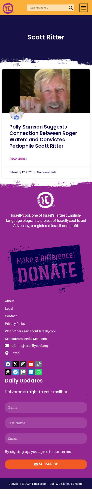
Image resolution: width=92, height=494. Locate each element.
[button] (83, 8)
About (9, 301)
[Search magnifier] (70, 7)
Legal (9, 308)
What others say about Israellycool (30, 331)
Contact (11, 316)
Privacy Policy (15, 324)
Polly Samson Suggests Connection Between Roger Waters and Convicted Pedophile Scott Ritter (43, 136)
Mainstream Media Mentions (26, 339)
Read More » (18, 158)
